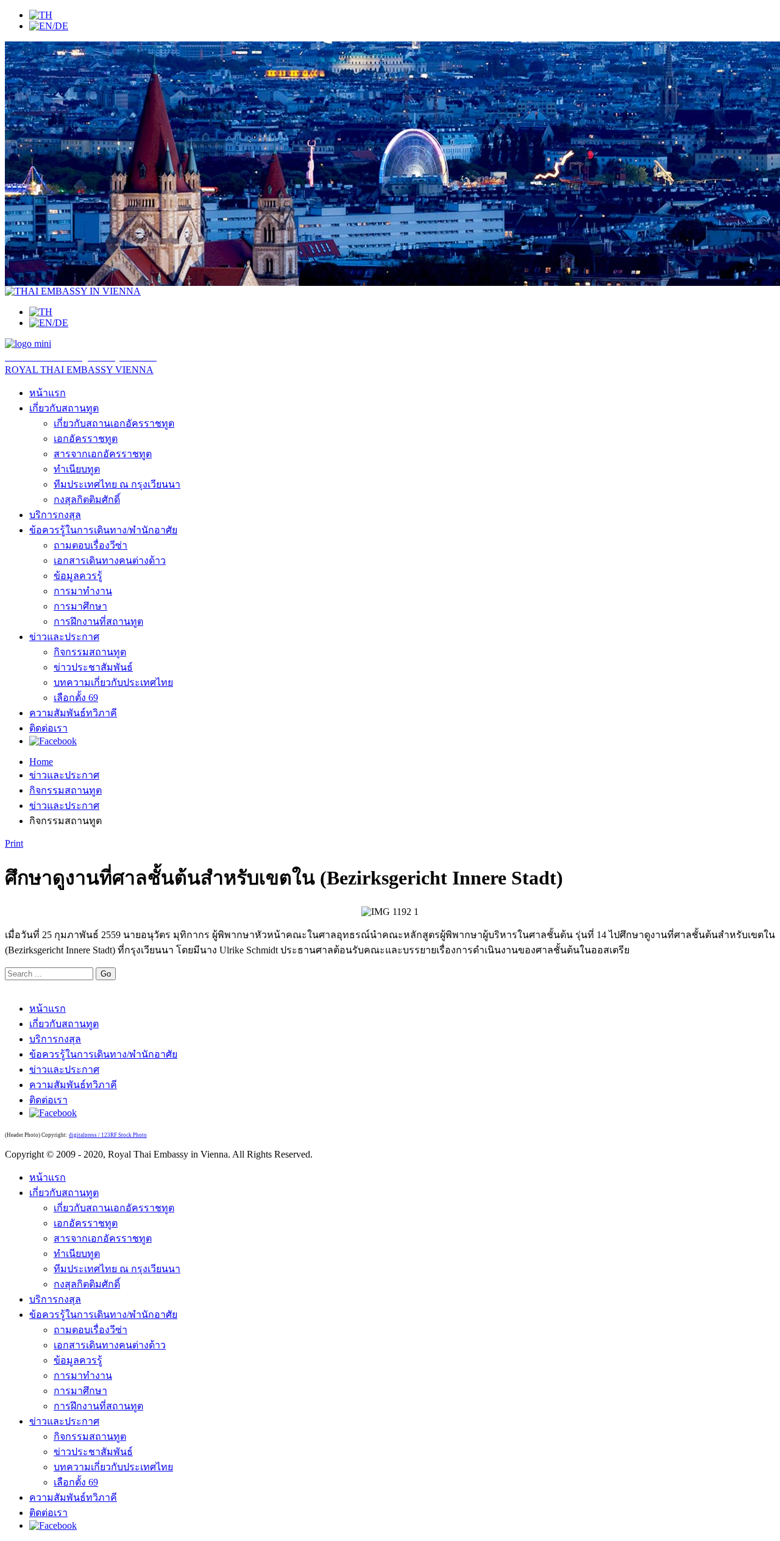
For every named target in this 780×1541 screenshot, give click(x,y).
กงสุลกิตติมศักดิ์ (87, 499)
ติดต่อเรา (48, 728)
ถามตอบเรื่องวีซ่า (90, 545)
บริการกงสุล (55, 515)
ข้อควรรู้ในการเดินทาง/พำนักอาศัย (103, 530)
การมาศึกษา (80, 606)
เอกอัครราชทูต (86, 438)
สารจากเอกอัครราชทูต (103, 454)
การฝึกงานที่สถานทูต (98, 621)
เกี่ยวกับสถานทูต (64, 408)
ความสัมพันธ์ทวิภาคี (73, 713)
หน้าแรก (47, 393)
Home (41, 761)
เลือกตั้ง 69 (76, 697)
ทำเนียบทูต (77, 469)
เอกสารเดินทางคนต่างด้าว (110, 560)
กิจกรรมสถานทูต (90, 652)
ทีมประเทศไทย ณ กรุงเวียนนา (117, 484)
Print (14, 843)
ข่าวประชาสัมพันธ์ (93, 667)
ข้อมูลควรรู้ (78, 576)
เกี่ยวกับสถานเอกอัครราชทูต (114, 423)
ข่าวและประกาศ (64, 637)
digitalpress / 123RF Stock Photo (108, 1135)
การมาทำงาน (83, 591)
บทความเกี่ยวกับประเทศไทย (113, 682)
